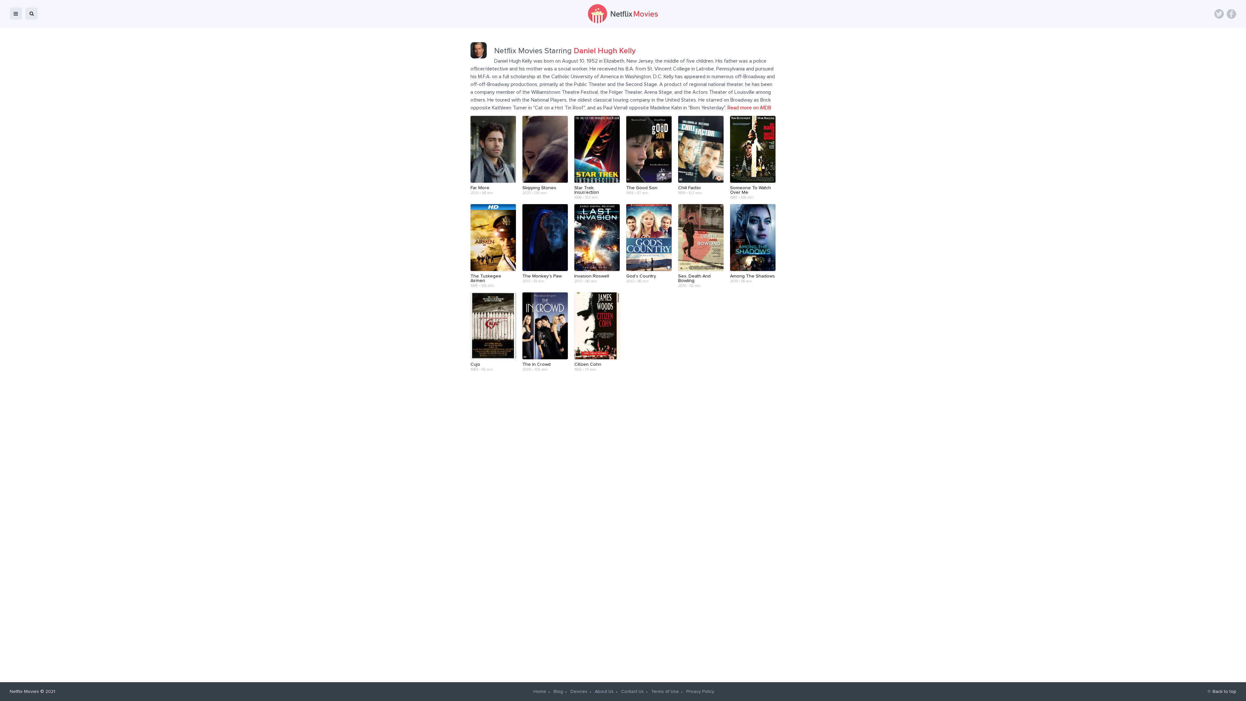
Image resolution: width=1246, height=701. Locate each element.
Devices (578, 691)
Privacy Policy (700, 691)
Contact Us (632, 691)
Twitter (1219, 14)
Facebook (1231, 14)
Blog (558, 691)
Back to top (1224, 691)
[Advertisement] (623, 401)
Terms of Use (665, 691)
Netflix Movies (24, 691)
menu (16, 13)
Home (539, 691)
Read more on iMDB (749, 107)
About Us (604, 691)
